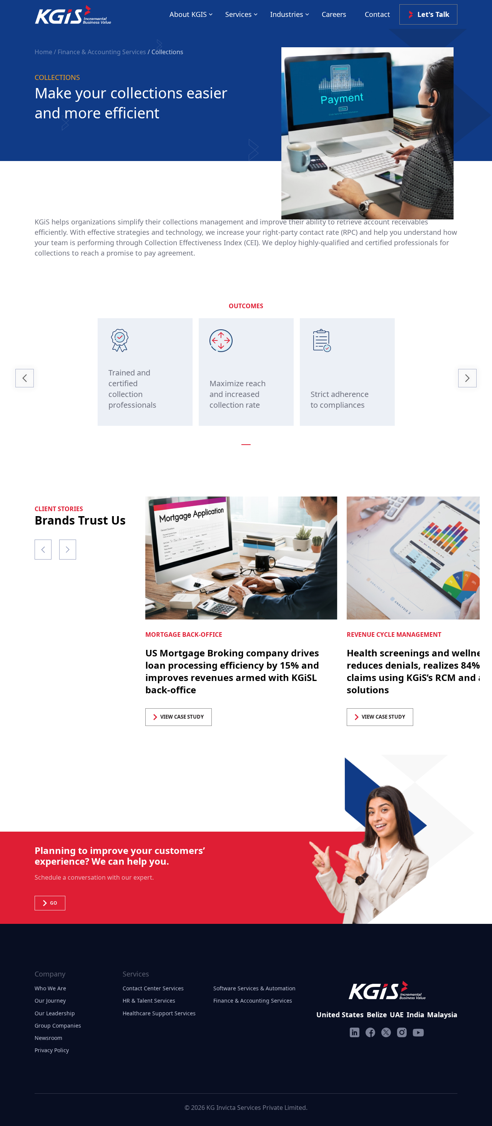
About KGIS (188, 14)
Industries (286, 14)
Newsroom (48, 1037)
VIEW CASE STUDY (182, 716)
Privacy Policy (52, 1050)
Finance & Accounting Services (252, 1000)
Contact (377, 14)
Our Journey (50, 1000)
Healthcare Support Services (159, 1013)
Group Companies (58, 1025)
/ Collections (165, 52)
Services (238, 14)
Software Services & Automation (254, 988)
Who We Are (50, 988)
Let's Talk (433, 14)
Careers (334, 14)
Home (44, 52)
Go (53, 903)
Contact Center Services (153, 988)
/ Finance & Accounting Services (100, 52)
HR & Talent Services (149, 1000)
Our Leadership (55, 1013)
